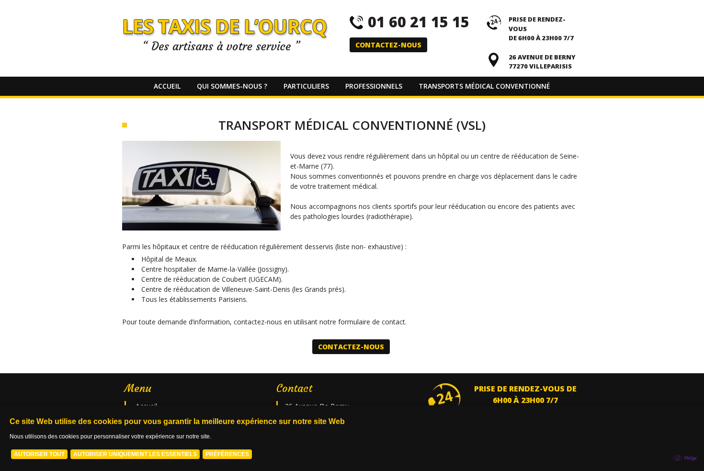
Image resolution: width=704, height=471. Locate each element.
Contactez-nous (388, 44)
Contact (352, 105)
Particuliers (306, 86)
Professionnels (373, 86)
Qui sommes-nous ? (232, 86)
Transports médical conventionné (484, 86)
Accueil (167, 86)
